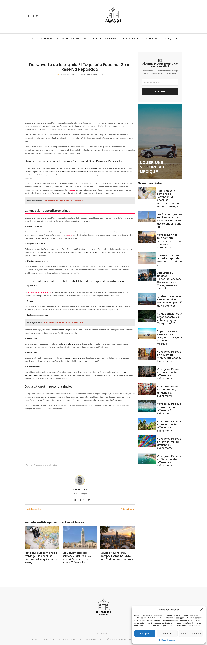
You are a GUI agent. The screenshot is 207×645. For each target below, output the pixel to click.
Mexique (71, 190)
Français (169, 38)
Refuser (167, 633)
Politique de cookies (167, 640)
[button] (201, 609)
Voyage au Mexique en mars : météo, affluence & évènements (169, 374)
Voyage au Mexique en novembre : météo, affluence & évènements (169, 356)
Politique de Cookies (67, 639)
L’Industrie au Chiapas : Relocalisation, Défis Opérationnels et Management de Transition (169, 280)
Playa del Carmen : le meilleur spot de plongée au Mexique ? (169, 260)
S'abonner (160, 91)
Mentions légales (47, 639)
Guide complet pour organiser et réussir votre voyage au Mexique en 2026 (169, 318)
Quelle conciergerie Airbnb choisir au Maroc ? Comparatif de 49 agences (169, 301)
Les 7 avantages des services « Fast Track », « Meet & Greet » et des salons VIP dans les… (77, 557)
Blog (96, 38)
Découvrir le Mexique (34, 465)
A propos (110, 38)
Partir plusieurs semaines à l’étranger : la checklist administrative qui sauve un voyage (42, 557)
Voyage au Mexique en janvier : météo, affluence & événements (169, 443)
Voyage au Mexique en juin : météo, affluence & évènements (169, 408)
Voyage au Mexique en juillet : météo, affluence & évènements (169, 426)
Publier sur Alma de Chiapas (140, 38)
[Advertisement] (80, 98)
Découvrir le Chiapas (116, 639)
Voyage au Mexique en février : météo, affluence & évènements (169, 461)
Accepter (145, 633)
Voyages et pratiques (50, 465)
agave (69, 235)
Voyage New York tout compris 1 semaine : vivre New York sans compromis (116, 556)
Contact (34, 639)
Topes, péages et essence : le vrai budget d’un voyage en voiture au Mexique (169, 337)
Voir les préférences (191, 633)
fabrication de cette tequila (39, 292)
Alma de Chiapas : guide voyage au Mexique (59, 38)
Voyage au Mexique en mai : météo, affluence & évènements (169, 391)
